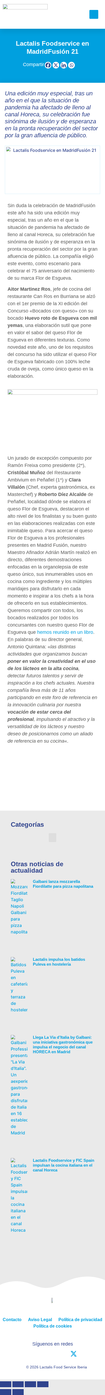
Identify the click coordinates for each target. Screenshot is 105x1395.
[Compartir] (30, 1384)
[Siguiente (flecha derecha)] (18, 1392)
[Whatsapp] (71, 65)
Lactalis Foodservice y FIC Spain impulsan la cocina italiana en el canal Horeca (63, 1165)
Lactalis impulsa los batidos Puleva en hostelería (59, 961)
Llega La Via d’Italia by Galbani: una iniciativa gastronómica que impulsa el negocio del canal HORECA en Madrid (63, 1044)
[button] (78, 14)
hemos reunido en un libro (65, 632)
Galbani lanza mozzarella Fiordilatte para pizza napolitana (63, 884)
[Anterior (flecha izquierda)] (5, 1392)
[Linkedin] (63, 65)
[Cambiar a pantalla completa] (18, 1384)
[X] (55, 65)
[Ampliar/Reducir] (5, 1384)
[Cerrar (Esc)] (42, 1384)
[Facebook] (48, 65)
